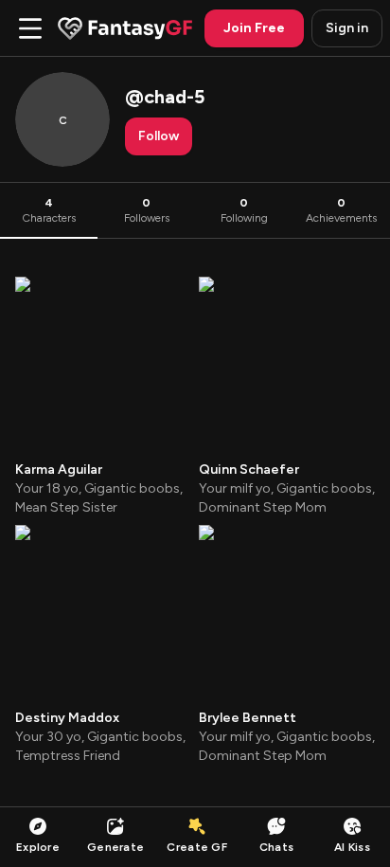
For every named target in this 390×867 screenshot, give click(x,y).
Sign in (347, 28)
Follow (158, 136)
